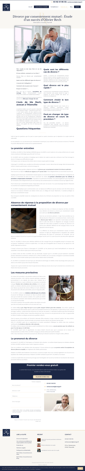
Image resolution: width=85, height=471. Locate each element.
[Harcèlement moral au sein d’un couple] (39, 449)
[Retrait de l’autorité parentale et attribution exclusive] (39, 439)
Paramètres (37, 469)
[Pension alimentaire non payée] (39, 444)
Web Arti (45, 464)
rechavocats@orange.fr (75, 2)
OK (80, 468)
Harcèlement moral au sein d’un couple (50, 450)
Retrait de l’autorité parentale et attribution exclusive (51, 440)
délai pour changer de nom (30, 98)
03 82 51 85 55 (59, 2)
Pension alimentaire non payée (48, 445)
